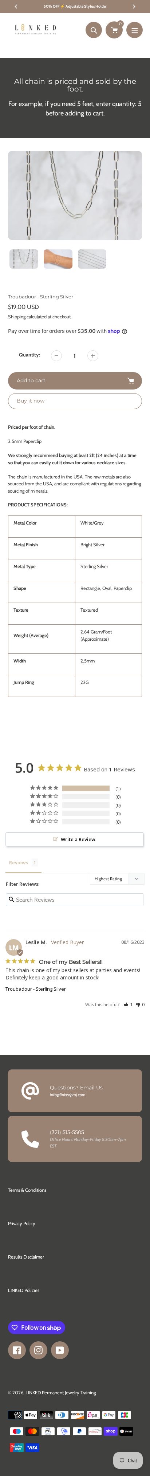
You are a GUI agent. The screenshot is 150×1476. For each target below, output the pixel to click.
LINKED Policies (23, 1290)
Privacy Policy (21, 1223)
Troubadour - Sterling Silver (35, 989)
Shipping (16, 316)
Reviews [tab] (18, 862)
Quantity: (29, 354)
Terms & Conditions (27, 1190)
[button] (128, 1005)
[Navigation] (134, 30)
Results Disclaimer (26, 1257)
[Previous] (16, 6)
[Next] (133, 6)
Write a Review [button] (78, 839)
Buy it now (30, 400)
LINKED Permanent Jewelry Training (60, 1392)
